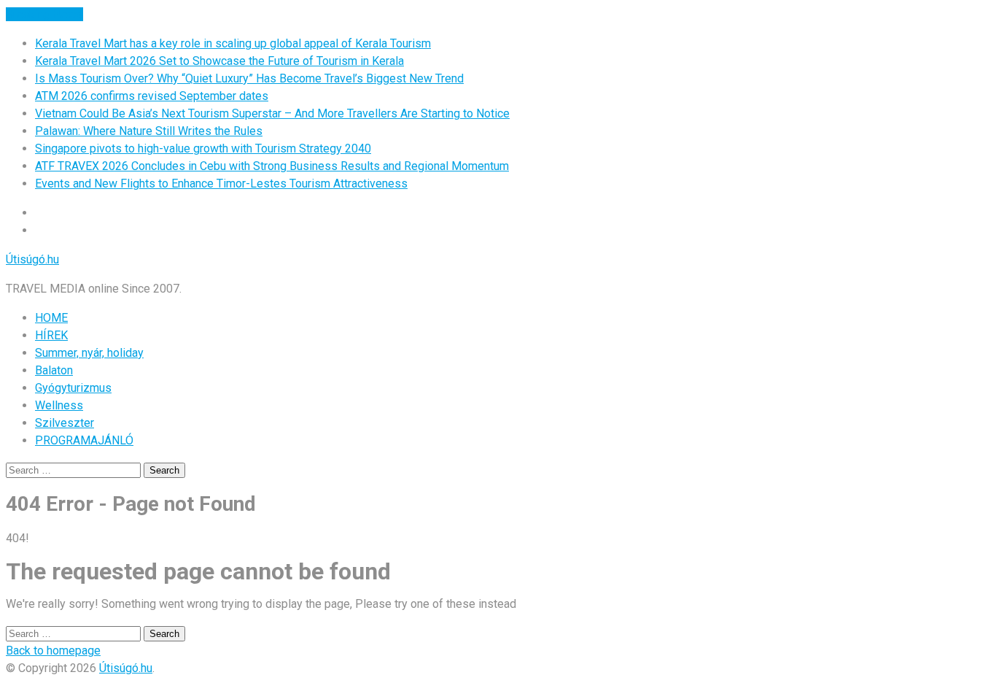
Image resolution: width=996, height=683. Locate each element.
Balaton (54, 370)
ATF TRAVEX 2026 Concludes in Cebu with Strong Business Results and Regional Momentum (272, 166)
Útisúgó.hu (32, 259)
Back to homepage (53, 650)
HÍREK (51, 335)
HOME (51, 318)
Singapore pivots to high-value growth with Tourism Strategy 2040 (203, 148)
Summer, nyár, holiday (89, 353)
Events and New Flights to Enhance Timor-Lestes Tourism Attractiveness (221, 183)
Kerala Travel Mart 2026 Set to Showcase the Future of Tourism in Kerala (219, 61)
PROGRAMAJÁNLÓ (84, 440)
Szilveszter (64, 423)
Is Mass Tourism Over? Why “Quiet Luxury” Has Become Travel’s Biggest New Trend (249, 78)
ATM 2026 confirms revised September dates (151, 96)
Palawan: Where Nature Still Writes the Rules (148, 131)
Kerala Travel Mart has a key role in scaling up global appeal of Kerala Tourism (233, 43)
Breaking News (44, 14)
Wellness (59, 405)
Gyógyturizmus (73, 388)
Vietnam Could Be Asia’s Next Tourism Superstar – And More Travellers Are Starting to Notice (272, 113)
